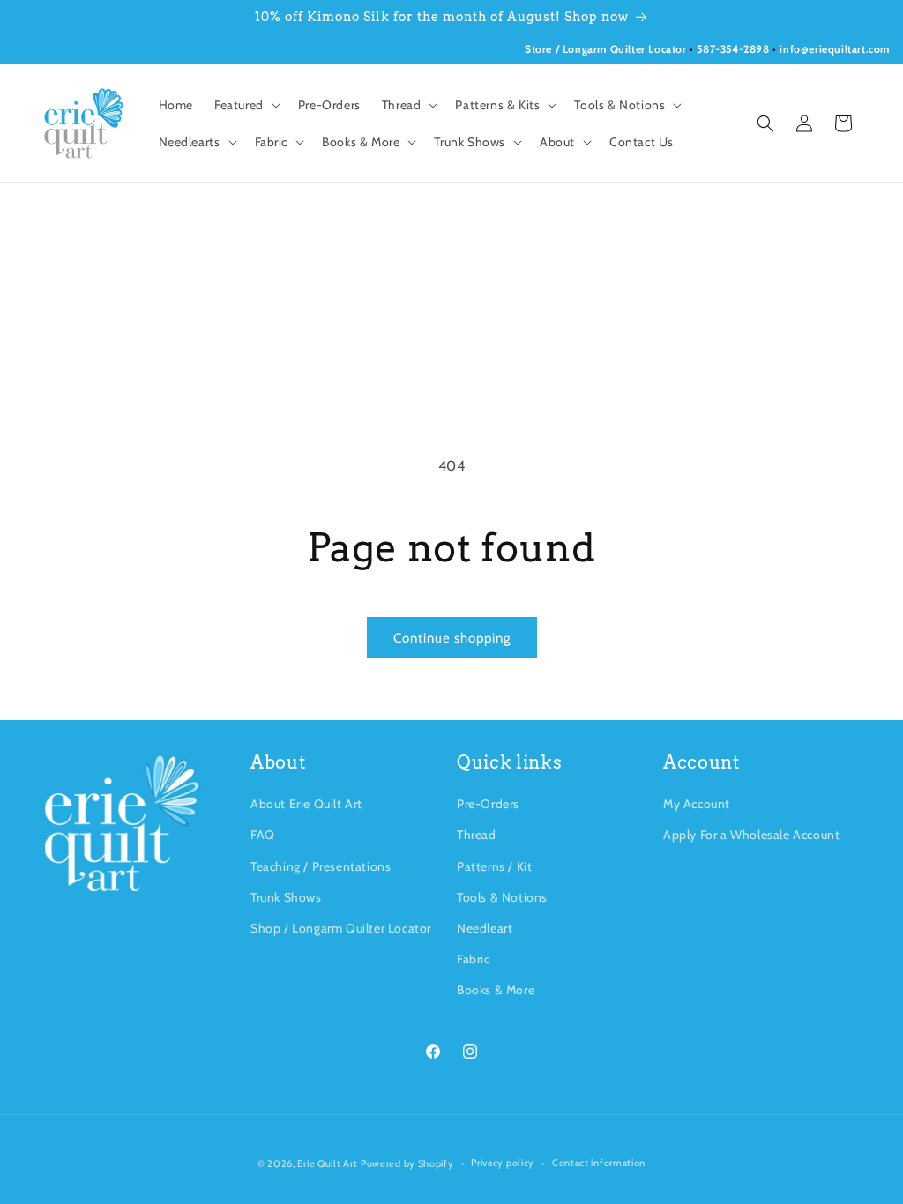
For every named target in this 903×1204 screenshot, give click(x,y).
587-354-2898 (733, 49)
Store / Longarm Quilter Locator (607, 49)
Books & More (495, 990)
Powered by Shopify (407, 1163)
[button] (245, 104)
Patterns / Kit (494, 866)
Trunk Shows (286, 897)
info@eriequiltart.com (835, 49)
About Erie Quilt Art (306, 804)
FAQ (262, 835)
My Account (696, 804)
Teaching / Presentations (320, 866)
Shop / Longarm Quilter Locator (340, 928)
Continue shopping (452, 638)
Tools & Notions (502, 897)
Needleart (484, 928)
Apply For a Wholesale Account (751, 835)
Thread (476, 835)
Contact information (599, 1162)
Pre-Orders (488, 804)
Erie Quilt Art (327, 1163)
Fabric (473, 959)
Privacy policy (502, 1162)
